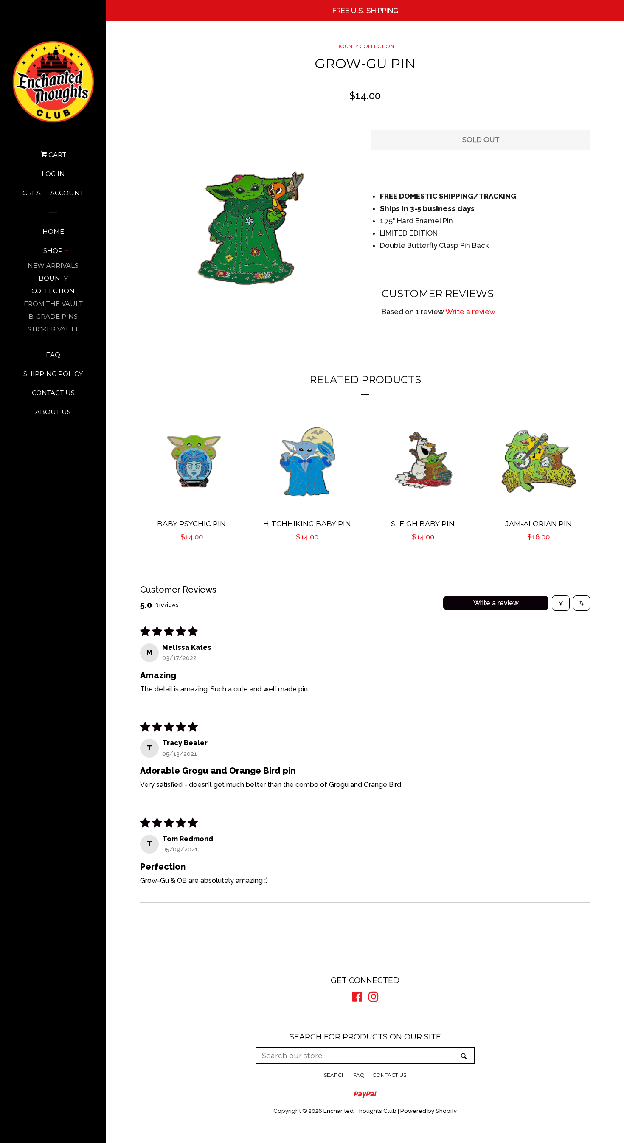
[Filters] (561, 603)
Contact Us (389, 1075)
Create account (53, 193)
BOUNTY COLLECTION (53, 284)
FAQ (53, 355)
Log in (53, 174)
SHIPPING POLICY (53, 374)
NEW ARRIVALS (53, 265)
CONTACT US (53, 393)
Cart (56, 155)
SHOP (53, 251)
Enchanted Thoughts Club (359, 1110)
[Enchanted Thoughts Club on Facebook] (357, 998)
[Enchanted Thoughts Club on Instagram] (373, 998)
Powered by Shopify (428, 1110)
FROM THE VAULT (53, 304)
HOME (53, 231)
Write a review (470, 311)
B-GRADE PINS (53, 316)
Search (335, 1075)
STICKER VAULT (53, 329)
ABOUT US (53, 412)
